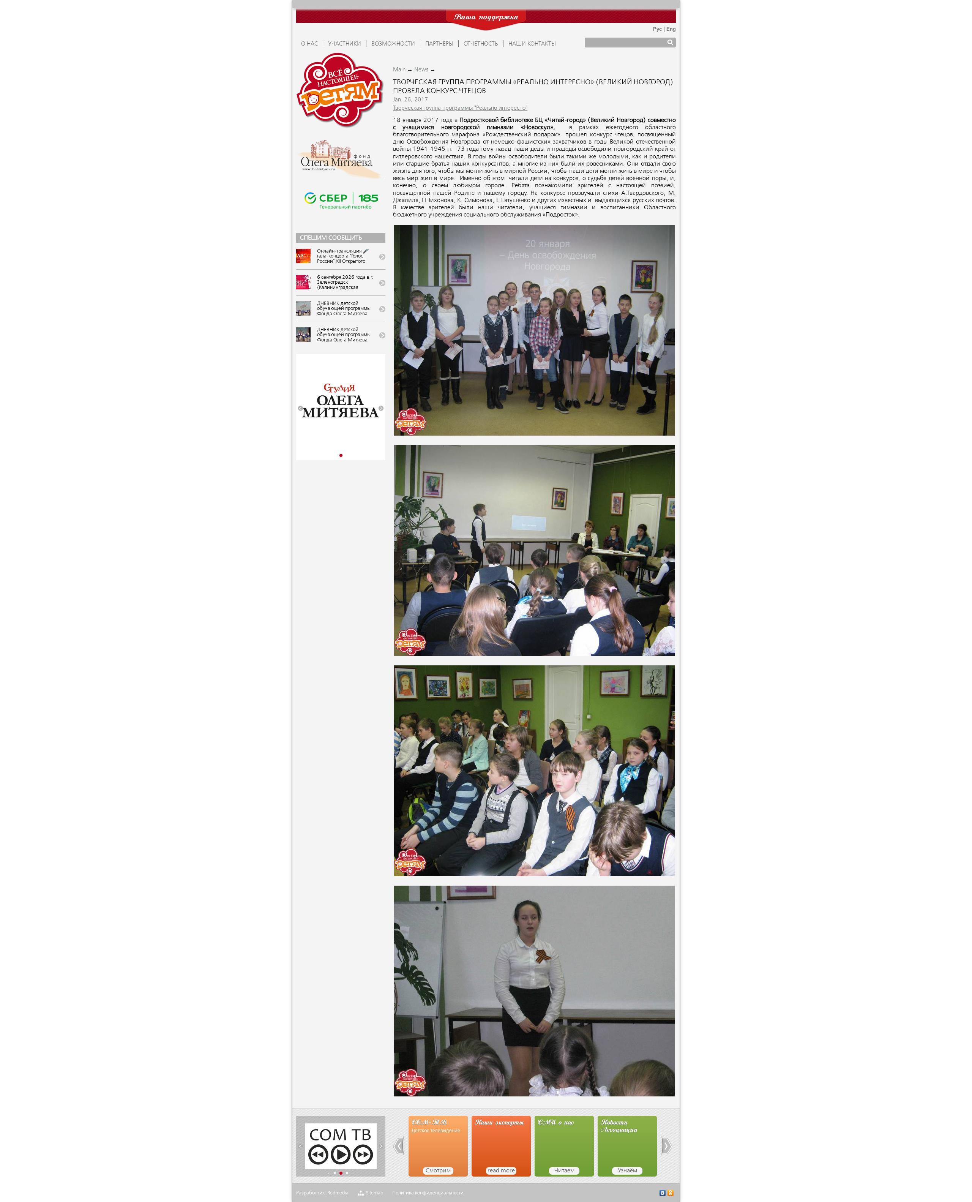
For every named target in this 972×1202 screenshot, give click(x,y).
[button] (300, 408)
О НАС (309, 44)
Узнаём (564, 1171)
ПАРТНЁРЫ (439, 44)
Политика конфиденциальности (428, 1193)
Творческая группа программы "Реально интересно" (460, 108)
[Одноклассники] (671, 1194)
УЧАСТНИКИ (344, 44)
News (421, 70)
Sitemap (374, 1193)
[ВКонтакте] (663, 1194)
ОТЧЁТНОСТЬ (481, 44)
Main (399, 70)
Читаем (501, 1171)
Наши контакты (532, 44)
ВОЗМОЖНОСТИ (393, 44)
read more (438, 1171)
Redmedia (338, 1193)
